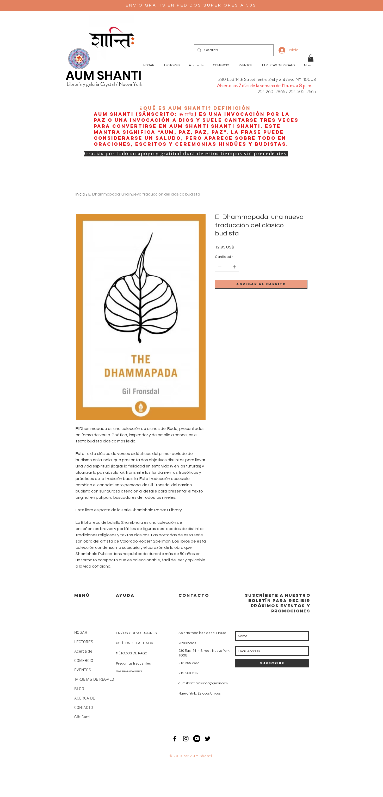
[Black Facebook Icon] (174, 738)
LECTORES (83, 642)
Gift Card (82, 717)
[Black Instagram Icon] (185, 738)
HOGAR (80, 632)
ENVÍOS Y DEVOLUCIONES (136, 633)
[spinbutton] (227, 266)
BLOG (79, 689)
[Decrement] (219, 266)
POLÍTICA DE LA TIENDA (134, 643)
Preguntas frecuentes (133, 663)
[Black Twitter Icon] (207, 738)
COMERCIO (83, 661)
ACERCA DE (84, 698)
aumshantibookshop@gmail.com (203, 683)
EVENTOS (82, 670)
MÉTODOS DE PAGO (131, 653)
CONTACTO (83, 707)
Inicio (80, 194)
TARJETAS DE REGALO (94, 679)
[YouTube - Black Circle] (196, 738)
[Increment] (235, 266)
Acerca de (83, 651)
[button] (311, 58)
